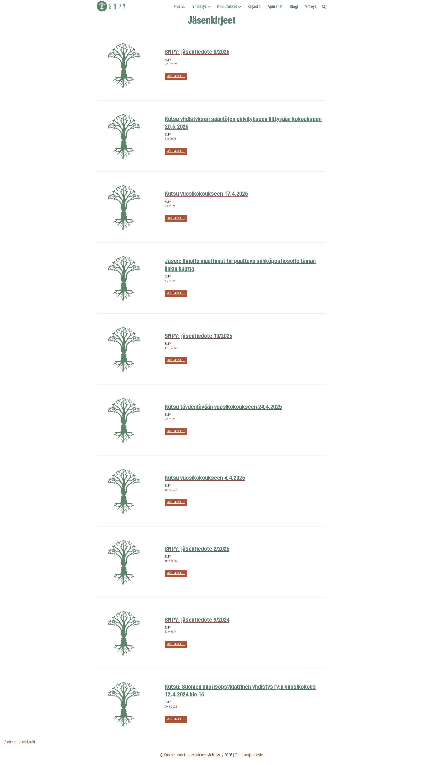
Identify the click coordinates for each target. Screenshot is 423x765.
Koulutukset (227, 6)
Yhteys (311, 6)
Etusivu (179, 6)
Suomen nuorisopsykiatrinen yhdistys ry (194, 755)
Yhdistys (199, 6)
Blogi (294, 6)
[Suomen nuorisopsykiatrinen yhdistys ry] (111, 7)
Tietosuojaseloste (249, 755)
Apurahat (275, 6)
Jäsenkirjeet (176, 76)
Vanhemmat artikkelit (19, 742)
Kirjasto (254, 6)
